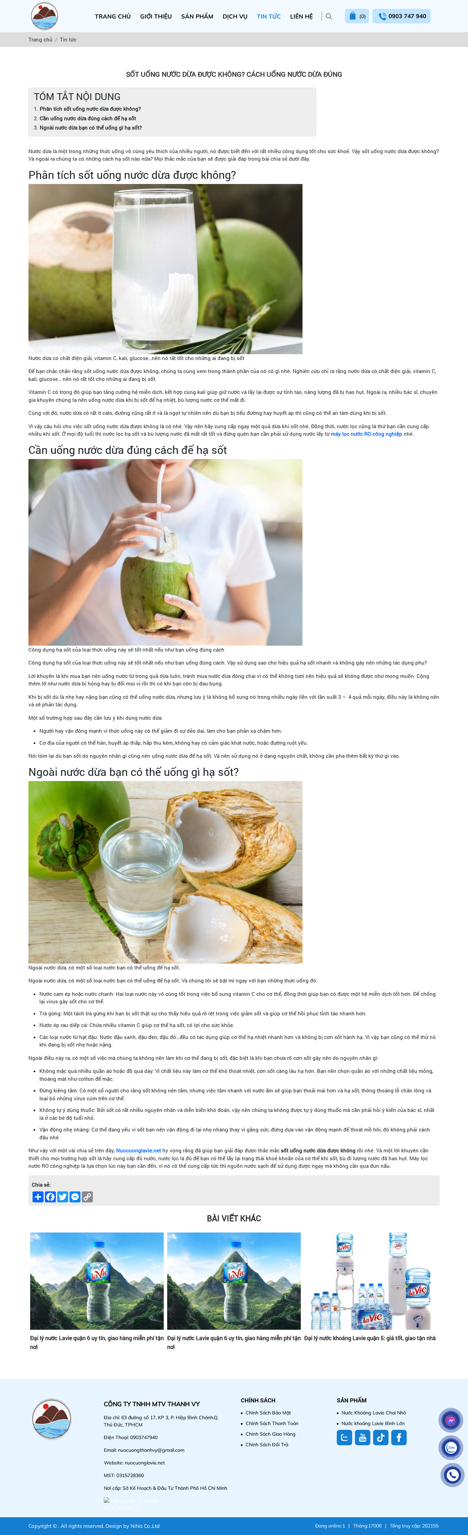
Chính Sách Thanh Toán (272, 1423)
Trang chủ (113, 16)
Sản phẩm (197, 16)
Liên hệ (301, 16)
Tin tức (269, 16)
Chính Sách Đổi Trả (267, 1444)
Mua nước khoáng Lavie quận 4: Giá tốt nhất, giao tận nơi (370, 1342)
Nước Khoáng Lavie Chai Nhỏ (374, 1413)
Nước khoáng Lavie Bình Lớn (373, 1423)
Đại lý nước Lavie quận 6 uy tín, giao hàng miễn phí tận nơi (97, 1342)
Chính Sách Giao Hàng (271, 1434)
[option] (96, 1303)
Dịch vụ (235, 16)
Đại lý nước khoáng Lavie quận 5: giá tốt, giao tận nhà (233, 1337)
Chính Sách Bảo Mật (268, 1413)
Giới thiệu (156, 16)
